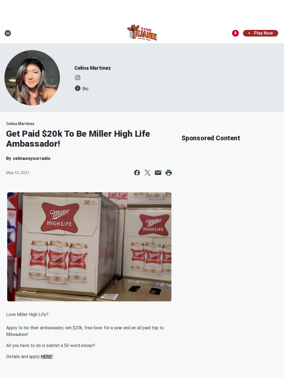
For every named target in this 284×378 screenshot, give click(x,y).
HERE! (47, 356)
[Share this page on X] (147, 173)
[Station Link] (142, 33)
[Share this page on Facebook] (137, 173)
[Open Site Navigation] (7, 33)
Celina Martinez (92, 68)
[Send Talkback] (235, 33)
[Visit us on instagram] (77, 77)
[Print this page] (169, 173)
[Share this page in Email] (158, 173)
